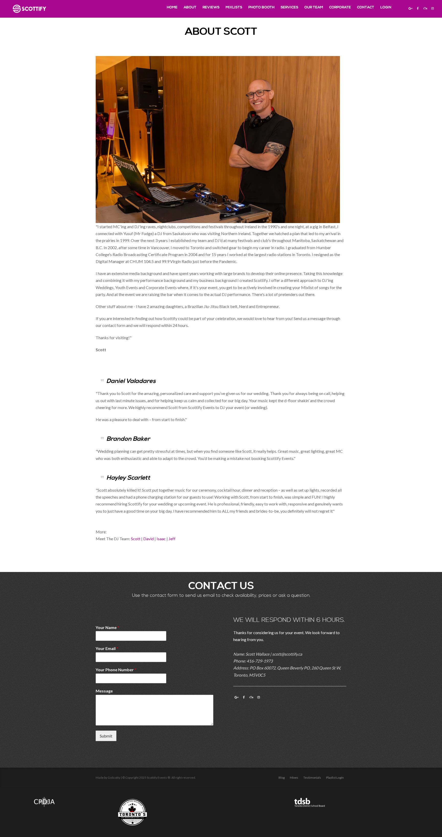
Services (289, 7)
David (148, 538)
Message (104, 690)
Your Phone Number (116, 669)
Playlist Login (335, 777)
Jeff (172, 538)
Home (172, 7)
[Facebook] (418, 8)
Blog (282, 777)
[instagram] (432, 8)
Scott (135, 538)
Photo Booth (261, 7)
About (190, 7)
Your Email (107, 648)
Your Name (107, 627)
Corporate (340, 7)
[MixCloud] (425, 8)
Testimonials (312, 777)
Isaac (161, 538)
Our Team (313, 7)
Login (385, 7)
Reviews (211, 7)
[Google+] (410, 8)
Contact (365, 7)
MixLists (234, 7)
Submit (106, 735)
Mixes (294, 777)
